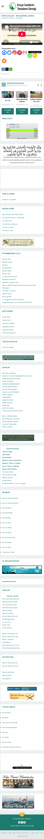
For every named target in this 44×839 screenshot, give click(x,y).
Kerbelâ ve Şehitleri (8, 323)
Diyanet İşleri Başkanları (9, 389)
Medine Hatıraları (7, 478)
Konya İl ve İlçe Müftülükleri (10, 392)
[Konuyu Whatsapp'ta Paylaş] (10, 69)
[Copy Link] (35, 55)
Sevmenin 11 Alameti (8, 291)
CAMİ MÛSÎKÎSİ (6, 397)
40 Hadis (4, 265)
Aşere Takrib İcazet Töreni (10, 645)
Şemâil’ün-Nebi (7, 268)
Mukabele (5, 718)
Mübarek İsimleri (7, 262)
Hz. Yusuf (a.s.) (6, 622)
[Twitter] (9, 52)
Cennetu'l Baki (6, 508)
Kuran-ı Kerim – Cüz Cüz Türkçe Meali (31, 101)
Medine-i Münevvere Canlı (10, 637)
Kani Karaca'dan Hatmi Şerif (10, 599)
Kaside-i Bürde (6, 271)
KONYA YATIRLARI (7, 381)
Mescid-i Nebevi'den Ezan (10, 666)
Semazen (5, 732)
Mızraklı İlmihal (6, 481)
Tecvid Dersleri (7, 221)
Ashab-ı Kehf (6, 625)
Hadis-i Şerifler (6, 297)
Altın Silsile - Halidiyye (9, 373)
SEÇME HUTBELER (7, 400)
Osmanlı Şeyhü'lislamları (9, 387)
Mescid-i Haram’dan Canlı (10, 634)
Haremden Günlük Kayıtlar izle (11, 747)
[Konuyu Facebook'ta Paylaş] (3, 69)
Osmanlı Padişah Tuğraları (10, 422)
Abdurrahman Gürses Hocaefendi (16, 101)
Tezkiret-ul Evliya (7, 472)
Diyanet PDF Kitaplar (9, 469)
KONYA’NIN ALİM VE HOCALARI (11, 379)
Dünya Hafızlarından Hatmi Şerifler (12, 214)
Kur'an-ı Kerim (6, 713)
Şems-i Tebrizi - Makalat (10, 466)
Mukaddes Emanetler (9, 279)
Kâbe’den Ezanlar (7, 613)
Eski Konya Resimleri (8, 537)
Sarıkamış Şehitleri (8, 330)
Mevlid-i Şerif (6, 274)
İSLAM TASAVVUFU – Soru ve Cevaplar (14, 484)
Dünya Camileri (6, 533)
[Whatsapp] (29, 55)
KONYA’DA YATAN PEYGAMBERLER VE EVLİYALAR (17, 376)
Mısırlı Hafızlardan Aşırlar (10, 608)
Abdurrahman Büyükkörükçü (11, 648)
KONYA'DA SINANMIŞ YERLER (11, 384)
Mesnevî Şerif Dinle (8, 672)
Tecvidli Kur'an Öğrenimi (10, 224)
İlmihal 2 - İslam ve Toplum (11, 463)
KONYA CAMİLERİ (7, 395)
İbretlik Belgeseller (8, 619)
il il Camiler (5, 737)
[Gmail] (24, 52)
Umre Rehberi (7, 457)
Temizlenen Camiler (8, 552)
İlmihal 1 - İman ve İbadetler (11, 460)
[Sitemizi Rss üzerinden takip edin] (24, 822)
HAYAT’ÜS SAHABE (8, 347)
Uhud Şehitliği (6, 518)
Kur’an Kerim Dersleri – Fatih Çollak (13, 218)
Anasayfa (4, 18)
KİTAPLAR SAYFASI (13, 449)
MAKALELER (5, 405)
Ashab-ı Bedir (6, 317)
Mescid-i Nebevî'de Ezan (10, 616)
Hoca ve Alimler (7, 528)
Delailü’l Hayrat (7, 294)
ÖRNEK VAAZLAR (7, 403)
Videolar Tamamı (12, 596)
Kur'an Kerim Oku (7, 231)
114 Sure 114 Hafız (8, 227)
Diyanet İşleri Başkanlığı (9, 727)
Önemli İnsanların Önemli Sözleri (12, 411)
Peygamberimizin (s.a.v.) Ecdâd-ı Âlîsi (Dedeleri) (17, 302)
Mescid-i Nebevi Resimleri (10, 503)
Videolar (11, 18)
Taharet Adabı (7, 452)
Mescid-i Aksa (6, 523)
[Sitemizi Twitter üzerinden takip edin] (22, 822)
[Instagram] (14, 52)
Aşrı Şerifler (19, 18)
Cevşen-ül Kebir (7, 628)
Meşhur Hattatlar (7, 427)
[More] (4, 60)
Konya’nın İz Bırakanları (9, 424)
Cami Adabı (6, 455)
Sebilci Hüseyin (7, 675)
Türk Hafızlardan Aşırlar (9, 605)
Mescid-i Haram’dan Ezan (10, 663)
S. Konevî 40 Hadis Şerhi (9, 277)
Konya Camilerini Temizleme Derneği (22, 826)
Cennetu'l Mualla (7, 513)
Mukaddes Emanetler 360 (10, 282)
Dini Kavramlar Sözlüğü (9, 475)
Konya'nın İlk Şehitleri (9, 333)
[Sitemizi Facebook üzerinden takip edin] (19, 822)
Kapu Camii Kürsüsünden (10, 723)
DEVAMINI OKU (17, 111)
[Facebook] (4, 52)
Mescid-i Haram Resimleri (10, 498)
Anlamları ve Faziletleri (9, 200)
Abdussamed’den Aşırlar (10, 602)
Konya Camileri (7, 542)
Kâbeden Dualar (7, 610)
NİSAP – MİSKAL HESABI (9, 416)
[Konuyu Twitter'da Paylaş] (7, 69)
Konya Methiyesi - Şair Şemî (10, 419)
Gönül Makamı (6, 642)
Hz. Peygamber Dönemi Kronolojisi (13, 300)
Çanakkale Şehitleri (8, 327)
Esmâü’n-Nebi (6, 259)
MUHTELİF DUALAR (8, 408)
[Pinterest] (19, 52)
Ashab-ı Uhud (6, 320)
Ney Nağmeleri (6, 679)
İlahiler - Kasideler (8, 639)
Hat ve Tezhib (6, 547)
